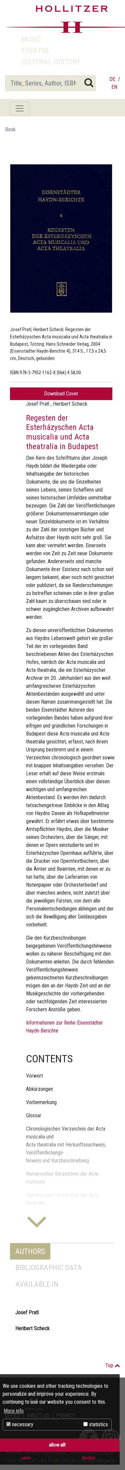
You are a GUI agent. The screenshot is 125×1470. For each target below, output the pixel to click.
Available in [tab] (36, 1284)
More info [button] (14, 1411)
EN (114, 87)
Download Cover (61, 393)
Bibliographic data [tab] (48, 1267)
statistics (98, 1424)
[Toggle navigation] (19, 108)
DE (112, 79)
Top (110, 1365)
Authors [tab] (30, 1251)
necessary (22, 1424)
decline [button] (88, 1458)
